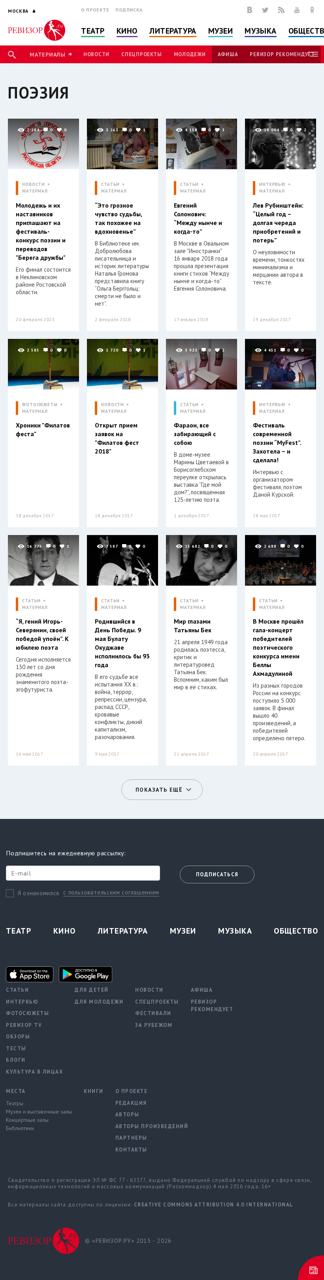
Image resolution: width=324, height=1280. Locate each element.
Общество (296, 931)
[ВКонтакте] (249, 10)
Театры (14, 1103)
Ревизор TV (24, 1025)
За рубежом (153, 1025)
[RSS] (281, 10)
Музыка (260, 31)
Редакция (131, 1103)
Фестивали (153, 1013)
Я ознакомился (38, 893)
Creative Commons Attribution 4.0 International (214, 1204)
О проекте (95, 10)
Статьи (17, 990)
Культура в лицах (34, 1071)
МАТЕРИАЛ (35, 191)
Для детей (92, 990)
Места (16, 1091)
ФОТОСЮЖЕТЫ (40, 404)
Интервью (22, 1001)
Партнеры (131, 1137)
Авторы (127, 1114)
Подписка (129, 10)
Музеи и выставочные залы (39, 1111)
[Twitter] (265, 10)
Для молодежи (99, 1001)
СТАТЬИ (110, 184)
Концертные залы (27, 1119)
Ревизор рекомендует (282, 54)
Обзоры (18, 1036)
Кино (127, 31)
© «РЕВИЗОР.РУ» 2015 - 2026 (128, 1240)
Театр (93, 31)
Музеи (220, 31)
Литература (172, 31)
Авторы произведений (151, 1126)
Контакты (131, 1149)
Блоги (16, 1060)
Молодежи (190, 54)
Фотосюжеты (27, 1013)
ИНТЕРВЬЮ (272, 184)
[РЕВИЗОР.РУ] (36, 30)
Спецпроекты (141, 54)
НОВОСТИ (33, 184)
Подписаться (217, 874)
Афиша (228, 54)
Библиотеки (20, 1128)
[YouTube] (297, 10)
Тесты (16, 1048)
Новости (96, 54)
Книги (94, 1091)
